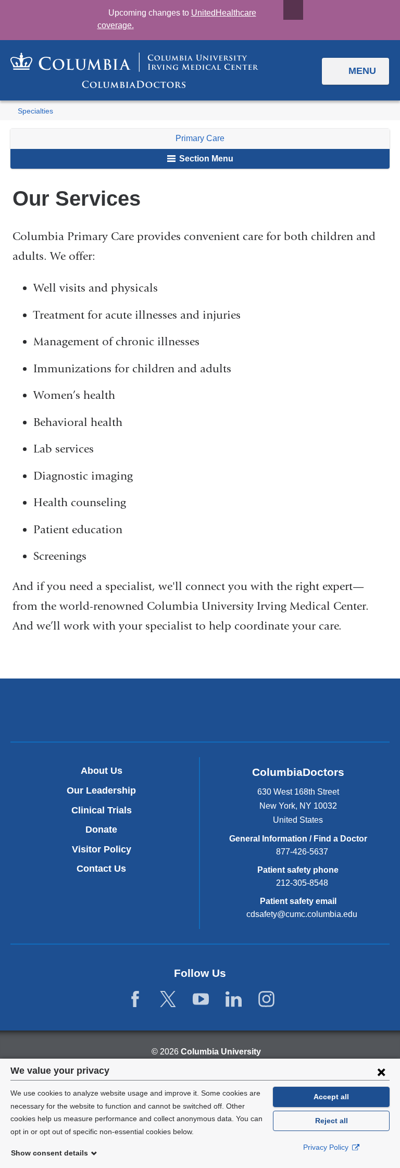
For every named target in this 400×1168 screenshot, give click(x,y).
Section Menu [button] (205, 158)
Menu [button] (362, 71)
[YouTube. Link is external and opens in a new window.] (200, 999)
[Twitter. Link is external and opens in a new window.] (168, 999)
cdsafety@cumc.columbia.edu (301, 914)
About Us (101, 770)
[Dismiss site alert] (293, 10)
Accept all (331, 1096)
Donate (101, 829)
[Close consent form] (381, 1071)
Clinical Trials (101, 810)
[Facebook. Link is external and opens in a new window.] (135, 999)
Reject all (331, 1120)
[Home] (134, 70)
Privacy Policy (327, 1147)
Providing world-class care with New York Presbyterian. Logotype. (270, 712)
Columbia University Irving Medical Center (151, 710)
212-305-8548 (302, 882)
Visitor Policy (101, 849)
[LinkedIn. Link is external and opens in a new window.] (233, 999)
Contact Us (101, 868)
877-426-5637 (302, 851)
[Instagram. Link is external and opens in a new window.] (266, 999)
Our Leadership (101, 790)
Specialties (35, 111)
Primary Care (200, 138)
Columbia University (221, 1051)
